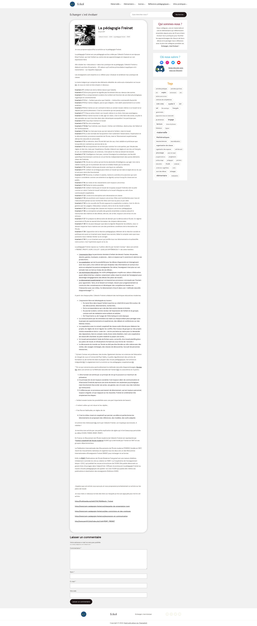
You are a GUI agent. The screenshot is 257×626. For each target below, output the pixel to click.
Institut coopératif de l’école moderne (89, 440)
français (175, 108)
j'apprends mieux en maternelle (165, 116)
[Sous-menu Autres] (144, 4)
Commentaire (75, 548)
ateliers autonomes (161, 96)
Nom (72, 572)
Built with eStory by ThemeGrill (135, 623)
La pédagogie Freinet (119, 37)
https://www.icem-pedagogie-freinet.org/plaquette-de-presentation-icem (102, 506)
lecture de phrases (171, 124)
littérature (159, 128)
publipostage (159, 160)
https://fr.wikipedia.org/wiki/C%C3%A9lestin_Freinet (94, 501)
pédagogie (170, 160)
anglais (163, 92)
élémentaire (162, 175)
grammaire (159, 112)
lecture (159, 124)
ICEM (110, 37)
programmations (160, 157)
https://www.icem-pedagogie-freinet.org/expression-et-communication (101, 516)
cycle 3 (171, 104)
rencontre (159, 164)
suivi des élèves (161, 171)
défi (157, 108)
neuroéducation (175, 141)
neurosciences (161, 141)
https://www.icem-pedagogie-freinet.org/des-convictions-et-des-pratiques (103, 511)
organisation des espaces (163, 149)
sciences (176, 164)
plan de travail (172, 153)
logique (167, 128)
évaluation (174, 176)
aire (157, 92)
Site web (73, 591)
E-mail (73, 581)
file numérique (165, 108)
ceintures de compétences (164, 100)
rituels (168, 164)
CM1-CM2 (160, 104)
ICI (76, 85)
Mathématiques (162, 137)
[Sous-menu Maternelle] (120, 4)
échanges (173, 171)
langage (171, 119)
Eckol (80, 4)
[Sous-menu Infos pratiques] (186, 4)
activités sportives (176, 89)
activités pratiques (161, 89)
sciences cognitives (162, 168)
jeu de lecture (160, 120)
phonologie (160, 153)
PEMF (128, 37)
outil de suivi (178, 149)
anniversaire (173, 92)
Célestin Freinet (103, 37)
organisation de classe (164, 145)
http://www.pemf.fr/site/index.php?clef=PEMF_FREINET (95, 521)
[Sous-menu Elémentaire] (134, 4)
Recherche (179, 14)
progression (172, 157)
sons (174, 168)
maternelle (162, 132)
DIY (180, 104)
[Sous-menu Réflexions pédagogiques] (169, 4)
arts (181, 92)
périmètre (178, 160)
